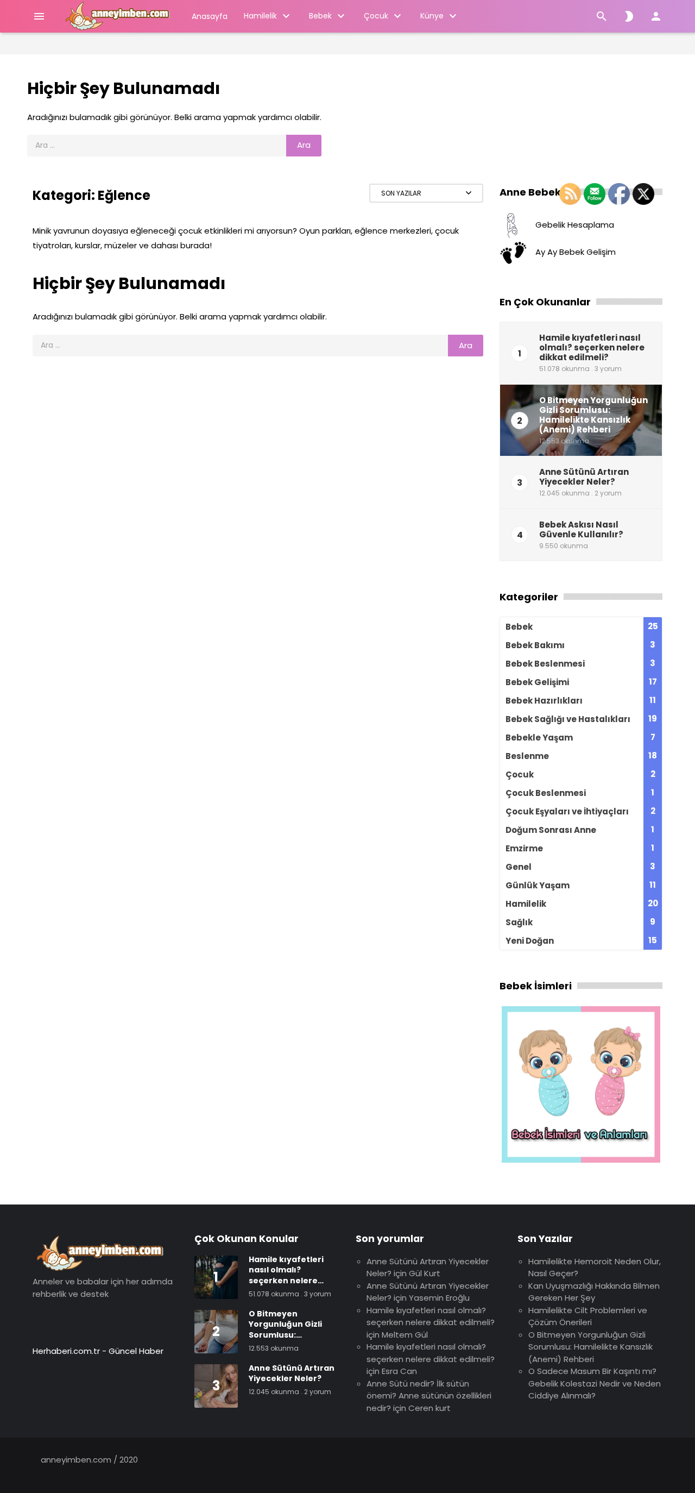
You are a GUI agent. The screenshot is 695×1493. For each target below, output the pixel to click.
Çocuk (376, 15)
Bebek (320, 15)
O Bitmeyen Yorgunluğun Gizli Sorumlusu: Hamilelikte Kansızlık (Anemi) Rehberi (590, 1347)
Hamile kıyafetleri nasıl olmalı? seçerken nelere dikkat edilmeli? (431, 1316)
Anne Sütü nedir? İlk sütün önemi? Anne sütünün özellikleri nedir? (429, 1396)
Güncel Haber (136, 1351)
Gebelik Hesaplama (574, 224)
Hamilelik (260, 15)
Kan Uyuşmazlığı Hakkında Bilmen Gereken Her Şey (594, 1292)
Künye (432, 15)
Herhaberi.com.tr (66, 1351)
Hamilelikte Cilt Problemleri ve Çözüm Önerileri (587, 1316)
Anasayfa (210, 16)
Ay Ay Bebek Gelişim (575, 252)
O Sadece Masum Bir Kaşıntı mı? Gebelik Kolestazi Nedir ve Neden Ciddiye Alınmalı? (594, 1383)
